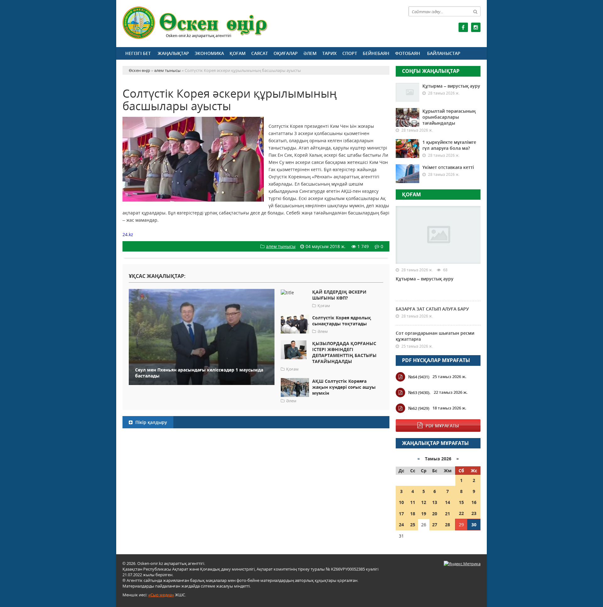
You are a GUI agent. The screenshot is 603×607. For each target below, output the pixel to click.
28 (447, 525)
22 (461, 513)
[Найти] (475, 11)
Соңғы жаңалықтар (430, 71)
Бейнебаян (376, 53)
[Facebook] (463, 27)
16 (473, 502)
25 (412, 525)
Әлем (310, 53)
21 (447, 514)
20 (434, 514)
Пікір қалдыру (150, 422)
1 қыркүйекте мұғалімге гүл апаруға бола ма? (449, 145)
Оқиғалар (286, 53)
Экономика (209, 53)
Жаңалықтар (173, 53)
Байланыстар (443, 53)
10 (401, 502)
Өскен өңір (195, 22)
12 (423, 502)
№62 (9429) (418, 408)
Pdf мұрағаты (442, 426)
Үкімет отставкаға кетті (448, 167)
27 (434, 525)
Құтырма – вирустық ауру (451, 86)
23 (473, 513)
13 (434, 502)
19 (423, 514)
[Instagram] (476, 27)
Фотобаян (407, 53)
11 (412, 502)
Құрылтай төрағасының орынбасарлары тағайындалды (449, 117)
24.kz (127, 234)
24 (401, 525)
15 (461, 502)
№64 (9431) (418, 377)
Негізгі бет (138, 53)
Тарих (329, 53)
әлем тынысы (281, 246)
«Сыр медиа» (161, 595)
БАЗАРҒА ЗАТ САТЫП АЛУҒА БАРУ (432, 309)
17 (401, 514)
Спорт (349, 53)
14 (447, 502)
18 (412, 514)
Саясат (259, 53)
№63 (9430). (419, 392)
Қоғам (238, 53)
